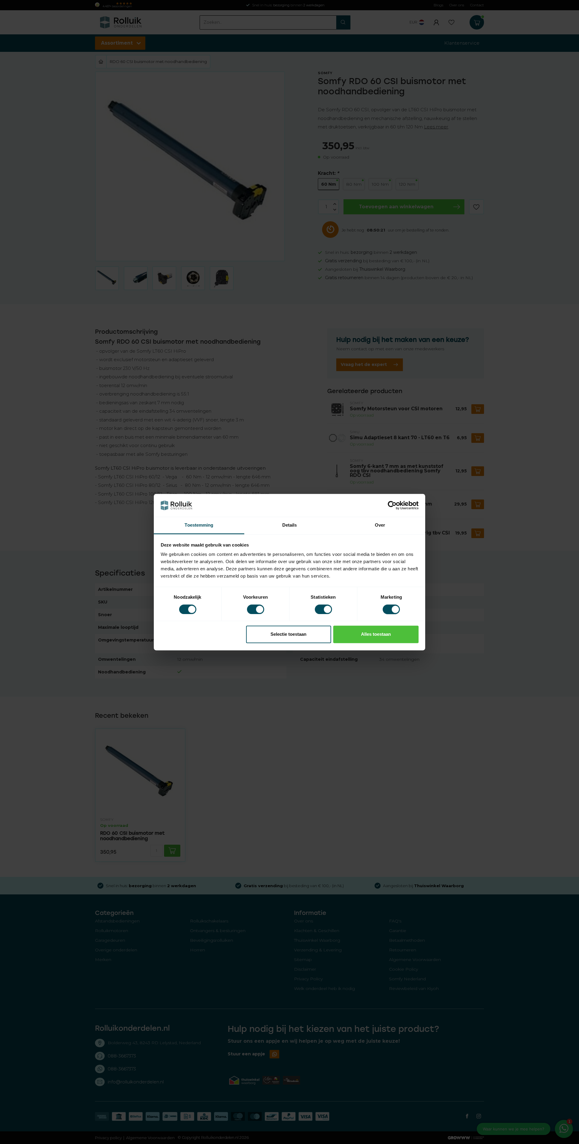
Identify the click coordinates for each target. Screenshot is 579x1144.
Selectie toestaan (288, 634)
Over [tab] (380, 525)
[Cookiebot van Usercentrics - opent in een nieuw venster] (392, 505)
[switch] (255, 609)
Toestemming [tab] (199, 525)
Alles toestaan (376, 634)
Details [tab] (289, 525)
